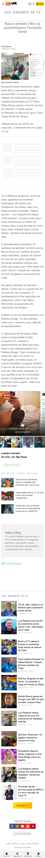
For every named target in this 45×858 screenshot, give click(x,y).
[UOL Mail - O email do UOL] (29, 3)
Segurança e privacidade (22, 847)
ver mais (20, 806)
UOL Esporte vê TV (22, 12)
